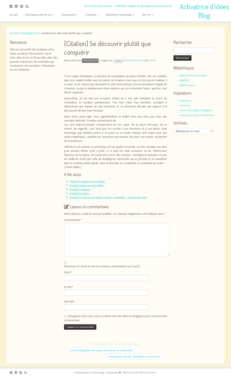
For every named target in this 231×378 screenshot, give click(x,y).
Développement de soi (38, 14)
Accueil (14, 14)
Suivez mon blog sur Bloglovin (196, 110)
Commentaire (73, 220)
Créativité (91, 14)
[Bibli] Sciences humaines (193, 75)
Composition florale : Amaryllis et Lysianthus (135, 356)
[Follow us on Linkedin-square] (17, 6)
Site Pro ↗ (148, 14)
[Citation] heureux (79, 189)
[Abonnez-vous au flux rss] (28, 6)
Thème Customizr (147, 372)
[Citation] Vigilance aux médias (87, 181)
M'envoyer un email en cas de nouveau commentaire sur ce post (102, 266)
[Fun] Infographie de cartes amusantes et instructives (100, 350)
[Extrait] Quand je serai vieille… (87, 185)
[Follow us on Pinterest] (23, 6)
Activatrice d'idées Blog (204, 10)
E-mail (68, 287)
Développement (30, 33)
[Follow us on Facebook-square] (12, 6)
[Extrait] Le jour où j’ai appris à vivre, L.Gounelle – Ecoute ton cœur (108, 197)
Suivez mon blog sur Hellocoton (197, 115)
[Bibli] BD (184, 80)
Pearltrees (185, 100)
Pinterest (184, 105)
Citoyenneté (68, 14)
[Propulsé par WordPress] (120, 372)
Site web (69, 301)
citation (118, 60)
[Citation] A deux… (80, 193)
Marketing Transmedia (119, 14)
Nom (68, 272)
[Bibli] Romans (187, 85)
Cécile (152, 60)
